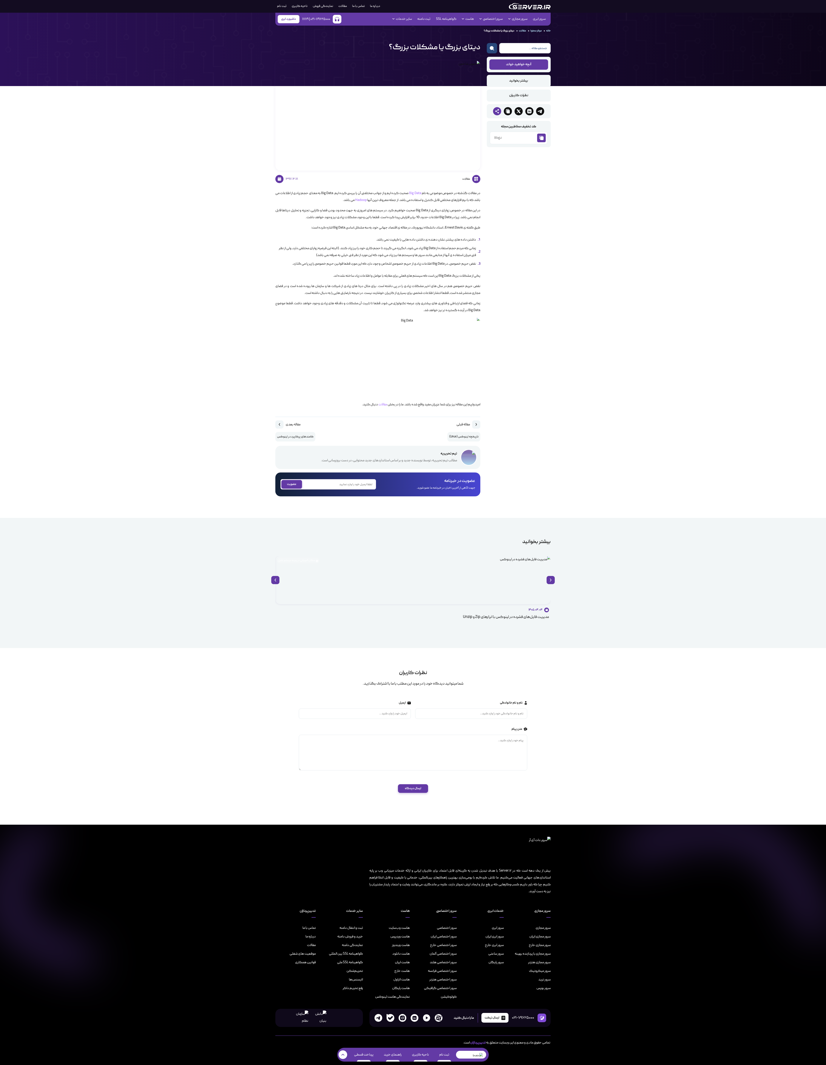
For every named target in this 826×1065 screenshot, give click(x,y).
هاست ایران (402, 962)
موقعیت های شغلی (303, 953)
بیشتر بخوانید (518, 81)
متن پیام (516, 729)
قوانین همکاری (305, 962)
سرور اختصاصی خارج (443, 945)
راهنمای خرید (393, 1054)
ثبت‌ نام (282, 6)
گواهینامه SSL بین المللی (346, 953)
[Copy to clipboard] (508, 111)
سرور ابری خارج (494, 945)
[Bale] (390, 1018)
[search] (492, 48)
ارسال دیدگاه (413, 788)
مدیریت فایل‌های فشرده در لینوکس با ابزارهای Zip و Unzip (506, 617)
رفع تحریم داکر (353, 988)
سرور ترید (544, 979)
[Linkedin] (414, 1018)
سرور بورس (543, 988)
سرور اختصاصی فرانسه (442, 971)
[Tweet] (519, 111)
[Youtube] (426, 1018)
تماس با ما (358, 6)
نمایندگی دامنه (352, 945)
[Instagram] (402, 1018)
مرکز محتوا (536, 31)
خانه (548, 31)
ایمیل (402, 703)
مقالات (342, 6)
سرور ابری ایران (494, 936)
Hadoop (361, 200)
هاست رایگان (401, 988)
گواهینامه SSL (446, 19)
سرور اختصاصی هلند (443, 962)
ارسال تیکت (492, 1018)
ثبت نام (444, 1054)
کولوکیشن (449, 996)
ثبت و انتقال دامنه (351, 928)
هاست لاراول (401, 979)
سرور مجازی (543, 928)
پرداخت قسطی (363, 1054)
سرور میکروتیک (540, 971)
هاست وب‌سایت (399, 928)
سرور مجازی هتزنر (539, 962)
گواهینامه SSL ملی (350, 962)
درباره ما (375, 6)
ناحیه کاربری (300, 6)
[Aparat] (438, 1018)
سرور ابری (539, 19)
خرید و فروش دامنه (350, 936)
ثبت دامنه (423, 19)
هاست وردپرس (400, 936)
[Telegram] (378, 1018)
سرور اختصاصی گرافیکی (440, 988)
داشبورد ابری (288, 19)
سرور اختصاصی (447, 928)
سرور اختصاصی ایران (444, 936)
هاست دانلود (401, 953)
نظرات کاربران (518, 95)
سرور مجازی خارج (540, 945)
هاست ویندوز (401, 945)
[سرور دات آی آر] (530, 6)
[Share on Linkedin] (529, 111)
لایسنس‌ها (356, 979)
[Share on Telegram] (540, 111)
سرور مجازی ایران (540, 936)
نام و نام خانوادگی (511, 703)
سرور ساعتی (496, 953)
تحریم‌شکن (355, 971)
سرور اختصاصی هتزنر (443, 979)
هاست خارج (402, 971)
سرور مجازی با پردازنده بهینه (533, 953)
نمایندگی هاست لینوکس (392, 996)
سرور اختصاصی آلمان (443, 953)
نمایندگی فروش (323, 6)
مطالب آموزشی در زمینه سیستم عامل (296, 560)
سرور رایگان (496, 962)
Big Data (415, 193)
